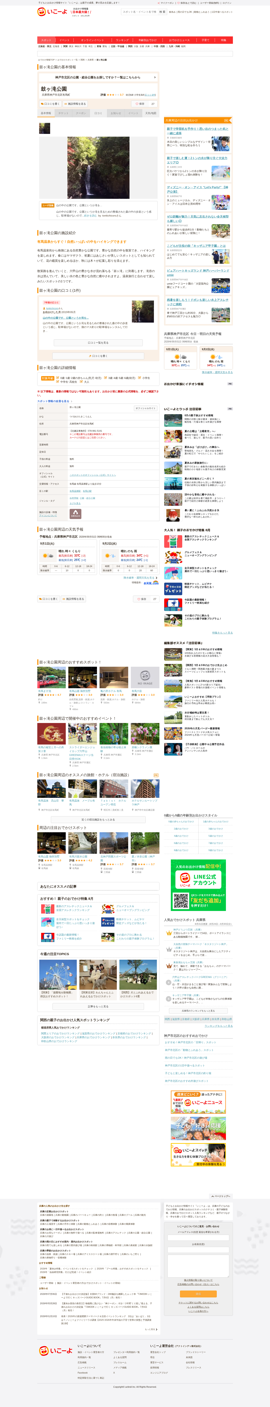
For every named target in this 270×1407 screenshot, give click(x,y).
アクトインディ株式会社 (188, 1346)
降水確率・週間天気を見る (139, 577)
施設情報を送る (77, 103)
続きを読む (90, 215)
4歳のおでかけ (181, 836)
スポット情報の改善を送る (53, 401)
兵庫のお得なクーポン (51, 1233)
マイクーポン (167, 3)
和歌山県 (227, 1019)
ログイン (227, 3)
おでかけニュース (179, 40)
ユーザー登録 (46, 1283)
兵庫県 (206, 1019)
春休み (172, 12)
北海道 (56, 46)
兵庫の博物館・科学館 (111, 1245)
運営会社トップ (158, 1352)
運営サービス (156, 1362)
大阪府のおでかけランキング (58, 1037)
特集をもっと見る (222, 632)
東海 (99, 46)
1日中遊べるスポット (222, 12)
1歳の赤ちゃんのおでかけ (215, 821)
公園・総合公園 (87, 498)
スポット (46, 40)
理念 (152, 1357)
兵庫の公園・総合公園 (139, 1233)
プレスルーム (120, 1362)
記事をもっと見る (98, 1006)
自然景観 (74, 498)
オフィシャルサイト (146, 408)
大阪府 (196, 1019)
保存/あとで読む (189, 3)
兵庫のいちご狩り (130, 1254)
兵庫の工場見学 (47, 1224)
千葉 (85, 46)
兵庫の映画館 (90, 1245)
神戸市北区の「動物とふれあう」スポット (189, 1050)
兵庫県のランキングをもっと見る (198, 1011)
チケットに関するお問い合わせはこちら (198, 1302)
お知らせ (116, 113)
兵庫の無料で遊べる (74, 1233)
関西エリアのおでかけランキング (60, 1033)
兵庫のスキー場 (67, 1254)
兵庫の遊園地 (46, 1215)
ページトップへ (222, 1196)
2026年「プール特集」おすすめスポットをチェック (122, 1268)
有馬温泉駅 (75, 491)
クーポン (81, 113)
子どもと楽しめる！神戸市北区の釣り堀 (188, 1073)
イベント (64, 40)
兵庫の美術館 (130, 1245)
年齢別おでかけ (148, 40)
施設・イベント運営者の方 (91, 1352)
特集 (223, 40)
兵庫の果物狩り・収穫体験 (53, 1257)
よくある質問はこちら (198, 1307)
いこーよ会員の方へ (198, 1311)
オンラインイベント (92, 40)
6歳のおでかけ (181, 843)
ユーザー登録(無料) (209, 3)
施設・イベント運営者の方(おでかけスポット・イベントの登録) (88, 1283)
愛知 (104, 46)
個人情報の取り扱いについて (198, 1280)
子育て (205, 40)
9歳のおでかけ (215, 850)
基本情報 (46, 113)
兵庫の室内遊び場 (73, 1245)
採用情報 (154, 1367)
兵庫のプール (126, 1215)
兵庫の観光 (140, 1215)
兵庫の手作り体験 (66, 1224)
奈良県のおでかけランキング (129, 1037)
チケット (63, 113)
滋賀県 (176, 1019)
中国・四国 (159, 46)
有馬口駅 (87, 491)
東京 (71, 46)
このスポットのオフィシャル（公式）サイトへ (93, 475)
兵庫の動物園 (62, 1215)
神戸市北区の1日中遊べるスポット (185, 1065)
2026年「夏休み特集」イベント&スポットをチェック (66, 1268)
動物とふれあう (202, 12)
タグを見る (75, 503)
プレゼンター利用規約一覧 (126, 1352)
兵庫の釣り (98, 1215)
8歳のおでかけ (181, 850)
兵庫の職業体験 (127, 1224)
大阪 (136, 46)
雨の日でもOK (185, 12)
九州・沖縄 (174, 46)
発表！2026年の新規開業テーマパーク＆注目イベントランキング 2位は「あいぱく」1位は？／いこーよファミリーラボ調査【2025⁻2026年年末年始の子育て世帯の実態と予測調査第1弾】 (106, 1320)
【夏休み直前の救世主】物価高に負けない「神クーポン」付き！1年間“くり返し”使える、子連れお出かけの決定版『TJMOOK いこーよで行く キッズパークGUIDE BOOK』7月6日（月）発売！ (106, 1307)
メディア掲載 (120, 1367)
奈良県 (215, 1019)
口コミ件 (150, 95)
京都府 (186, 1019)
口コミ (98, 113)
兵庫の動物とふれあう (89, 1224)
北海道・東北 (44, 46)
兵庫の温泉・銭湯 (49, 1254)
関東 (65, 46)
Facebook (83, 1373)
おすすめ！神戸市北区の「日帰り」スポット (190, 1042)
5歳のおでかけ (215, 836)
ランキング (122, 40)
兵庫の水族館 (145, 1245)
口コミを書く (52, 103)
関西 (130, 46)
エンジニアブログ (159, 1373)
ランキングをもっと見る (219, 1025)
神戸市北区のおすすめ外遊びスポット (187, 1080)
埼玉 (90, 46)
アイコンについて (48, 515)
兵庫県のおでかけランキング (93, 1037)
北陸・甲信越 (117, 46)
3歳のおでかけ (215, 828)
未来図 (189, 1357)
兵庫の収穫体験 (109, 1224)
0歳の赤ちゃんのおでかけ (181, 821)
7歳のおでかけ (215, 843)
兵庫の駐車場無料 (95, 1233)
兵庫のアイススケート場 (90, 1254)
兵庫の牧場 (111, 1215)
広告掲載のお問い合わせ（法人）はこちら (198, 1284)
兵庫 (147, 46)
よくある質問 (120, 1357)
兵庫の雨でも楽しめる (51, 1245)
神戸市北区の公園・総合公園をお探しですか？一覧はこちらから (98, 77)
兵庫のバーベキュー (81, 1215)
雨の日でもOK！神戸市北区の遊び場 (186, 1057)
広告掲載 (82, 1362)
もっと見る (150, 1329)
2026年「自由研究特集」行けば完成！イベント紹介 (65, 1272)
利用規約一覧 (84, 1357)
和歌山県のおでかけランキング (59, 1041)
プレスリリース (193, 1367)
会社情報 (190, 1362)
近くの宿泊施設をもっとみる (98, 819)
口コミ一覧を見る (98, 342)
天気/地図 (150, 113)
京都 (142, 46)
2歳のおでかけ (181, 828)
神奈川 (78, 46)
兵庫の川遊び (46, 1236)
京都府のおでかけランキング (134, 1033)
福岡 (183, 46)
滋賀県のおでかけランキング (98, 1033)
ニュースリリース (86, 1367)
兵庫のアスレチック (116, 1233)
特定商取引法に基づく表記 (91, 1378)
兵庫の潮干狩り (111, 1254)
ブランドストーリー (196, 1352)
